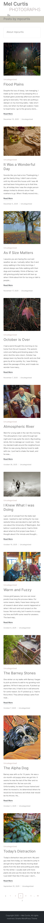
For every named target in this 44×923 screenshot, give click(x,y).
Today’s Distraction (20, 851)
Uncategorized (10, 79)
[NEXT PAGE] (22, 900)
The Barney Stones (20, 673)
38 (38, 896)
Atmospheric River (19, 426)
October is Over (17, 339)
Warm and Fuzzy (18, 590)
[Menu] (8, 15)
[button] (5, 896)
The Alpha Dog (16, 768)
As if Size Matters (18, 253)
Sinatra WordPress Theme (26, 918)
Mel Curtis (16, 4)
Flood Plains (14, 84)
